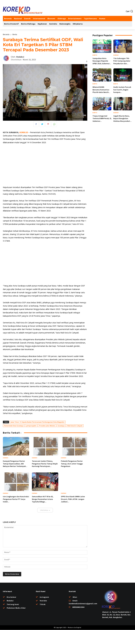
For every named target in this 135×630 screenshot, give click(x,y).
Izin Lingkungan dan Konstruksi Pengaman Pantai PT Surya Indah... (16, 499)
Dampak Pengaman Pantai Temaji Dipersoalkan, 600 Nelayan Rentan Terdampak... (15, 463)
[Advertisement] (45, 166)
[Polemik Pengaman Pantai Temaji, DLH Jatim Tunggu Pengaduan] (74, 446)
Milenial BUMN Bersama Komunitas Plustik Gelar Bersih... (101, 89)
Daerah (5, 458)
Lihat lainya (44, 510)
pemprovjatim (31, 426)
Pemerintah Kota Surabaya (14, 426)
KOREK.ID (24, 132)
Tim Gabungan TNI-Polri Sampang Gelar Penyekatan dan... (121, 61)
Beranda (6, 34)
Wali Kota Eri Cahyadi (74, 426)
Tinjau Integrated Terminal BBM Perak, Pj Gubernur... (102, 118)
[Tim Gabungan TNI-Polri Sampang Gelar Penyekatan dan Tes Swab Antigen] (122, 46)
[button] (129, 11)
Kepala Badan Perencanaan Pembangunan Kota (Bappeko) (43, 422)
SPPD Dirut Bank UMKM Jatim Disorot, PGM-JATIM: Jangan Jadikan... (73, 499)
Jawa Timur (15, 422)
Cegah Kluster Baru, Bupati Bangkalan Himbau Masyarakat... (122, 118)
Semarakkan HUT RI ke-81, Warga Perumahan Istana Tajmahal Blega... (42, 499)
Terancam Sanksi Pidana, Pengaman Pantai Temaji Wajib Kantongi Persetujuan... (45, 463)
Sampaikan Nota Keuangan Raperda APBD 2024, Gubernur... (102, 61)
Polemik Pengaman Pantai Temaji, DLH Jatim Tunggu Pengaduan (72, 463)
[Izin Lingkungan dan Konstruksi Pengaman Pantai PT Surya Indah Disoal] (16, 481)
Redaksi (20, 57)
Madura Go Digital (74, 627)
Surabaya (61, 426)
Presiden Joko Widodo (47, 426)
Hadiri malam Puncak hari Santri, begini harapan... (122, 89)
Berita (15, 34)
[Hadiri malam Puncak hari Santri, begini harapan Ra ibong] (122, 75)
